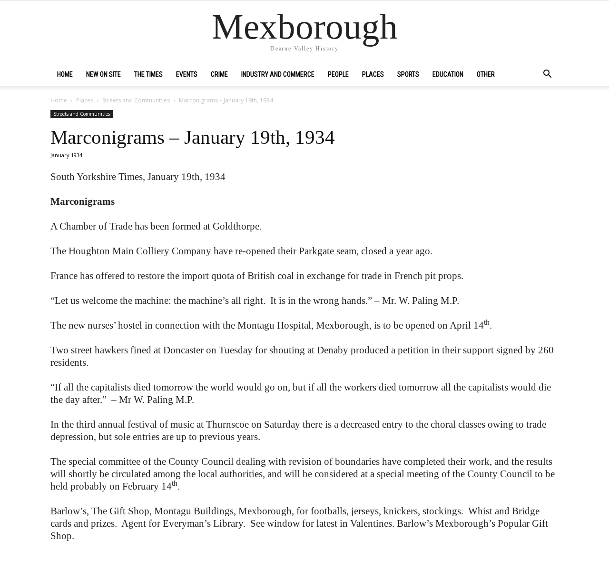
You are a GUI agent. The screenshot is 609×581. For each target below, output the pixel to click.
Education (447, 74)
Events (186, 74)
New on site (103, 74)
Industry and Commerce (277, 74)
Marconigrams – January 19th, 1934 (192, 137)
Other (486, 74)
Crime (219, 74)
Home (65, 74)
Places (373, 74)
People (338, 74)
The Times (148, 74)
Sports (408, 74)
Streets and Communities (136, 100)
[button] (547, 75)
